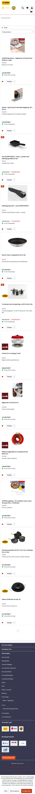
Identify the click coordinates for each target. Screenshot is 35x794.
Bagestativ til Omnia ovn (10, 402)
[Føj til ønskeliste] (3, 81)
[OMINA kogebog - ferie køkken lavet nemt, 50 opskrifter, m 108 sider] (17, 488)
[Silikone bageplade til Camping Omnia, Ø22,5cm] (17, 439)
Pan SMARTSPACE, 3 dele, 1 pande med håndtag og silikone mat (15, 157)
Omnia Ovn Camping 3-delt (11, 353)
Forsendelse (5, 713)
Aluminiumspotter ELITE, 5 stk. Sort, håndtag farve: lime (17, 551)
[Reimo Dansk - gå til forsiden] (6, 3)
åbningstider (5, 661)
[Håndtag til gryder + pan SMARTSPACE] (17, 193)
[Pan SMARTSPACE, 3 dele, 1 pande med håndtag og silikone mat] (17, 144)
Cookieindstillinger (7, 679)
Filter (5, 27)
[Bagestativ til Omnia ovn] (17, 390)
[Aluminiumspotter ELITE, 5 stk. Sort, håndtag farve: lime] (17, 537)
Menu (7, 8)
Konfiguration (26, 791)
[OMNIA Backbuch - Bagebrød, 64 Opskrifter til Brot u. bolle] (17, 45)
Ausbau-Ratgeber (7, 664)
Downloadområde (12, 767)
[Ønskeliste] (27, 8)
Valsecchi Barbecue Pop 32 (11, 599)
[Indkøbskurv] (31, 12)
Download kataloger (18, 770)
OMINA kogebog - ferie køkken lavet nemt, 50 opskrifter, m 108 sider (17, 502)
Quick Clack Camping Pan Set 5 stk (14, 255)
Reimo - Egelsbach (8, 700)
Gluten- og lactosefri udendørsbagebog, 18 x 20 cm (17, 108)
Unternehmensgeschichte (10, 708)
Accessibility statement (9, 668)
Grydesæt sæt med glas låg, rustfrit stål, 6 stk (17, 304)
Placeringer (5, 697)
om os (3, 705)
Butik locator (22, 767)
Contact (28, 770)
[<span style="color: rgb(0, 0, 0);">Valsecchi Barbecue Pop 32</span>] (17, 586)
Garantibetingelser (7, 675)
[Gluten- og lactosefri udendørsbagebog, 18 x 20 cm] (17, 94)
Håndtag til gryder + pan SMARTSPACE (15, 206)
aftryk (3, 682)
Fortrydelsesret (6, 717)
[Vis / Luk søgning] (22, 8)
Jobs (3, 686)
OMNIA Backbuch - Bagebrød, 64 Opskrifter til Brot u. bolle (17, 59)
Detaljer (9, 81)
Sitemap (4, 693)
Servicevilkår (6, 657)
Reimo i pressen (6, 689)
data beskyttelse (6, 671)
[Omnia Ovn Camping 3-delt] (17, 340)
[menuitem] (6, 8)
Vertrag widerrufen (8, 758)
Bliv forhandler (7, 770)
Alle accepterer (14, 791)
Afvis (5, 791)
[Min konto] (32, 8)
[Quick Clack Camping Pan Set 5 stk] (17, 242)
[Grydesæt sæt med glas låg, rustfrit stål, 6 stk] (17, 291)
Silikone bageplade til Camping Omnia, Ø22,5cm (15, 453)
